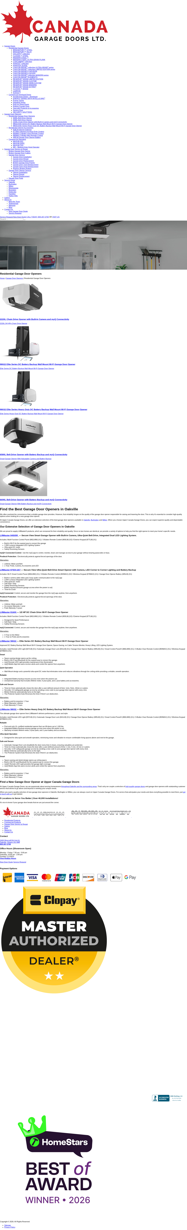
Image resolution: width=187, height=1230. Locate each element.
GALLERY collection (21, 54)
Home (2, 278)
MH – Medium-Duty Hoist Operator (26, 147)
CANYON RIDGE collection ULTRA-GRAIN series (33, 67)
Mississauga (13, 188)
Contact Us (8, 209)
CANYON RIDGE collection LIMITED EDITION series (34, 69)
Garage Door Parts (16, 178)
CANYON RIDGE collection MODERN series (31, 75)
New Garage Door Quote (18, 211)
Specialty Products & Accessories (26, 108)
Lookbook (17, 91)
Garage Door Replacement (23, 161)
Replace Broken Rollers (22, 168)
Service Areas (9, 180)
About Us (7, 200)
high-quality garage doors (135, 786)
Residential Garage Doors (19, 48)
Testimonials (13, 203)
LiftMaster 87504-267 (10, 570)
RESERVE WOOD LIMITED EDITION (28, 79)
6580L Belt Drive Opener (22, 120)
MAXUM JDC (18, 141)
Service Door (18, 110)
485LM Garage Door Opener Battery (27, 137)
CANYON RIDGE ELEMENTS (25, 77)
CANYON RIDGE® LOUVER (24, 73)
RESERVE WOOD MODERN (25, 85)
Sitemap (7, 1225)
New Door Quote (20, 217)
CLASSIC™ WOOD (20, 89)
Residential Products (12, 820)
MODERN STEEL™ (21, 58)
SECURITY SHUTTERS (22, 112)
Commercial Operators (17, 139)
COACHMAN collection (22, 62)
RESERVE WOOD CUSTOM (24, 81)
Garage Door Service (17, 155)
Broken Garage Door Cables (20, 153)
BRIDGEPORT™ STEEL (22, 50)
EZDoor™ (17, 93)
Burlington (13, 184)
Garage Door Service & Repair (16, 149)
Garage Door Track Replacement (25, 165)
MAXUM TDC (18, 145)
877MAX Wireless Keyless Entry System (28, 132)
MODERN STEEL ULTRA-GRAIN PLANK (29, 60)
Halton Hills (13, 196)
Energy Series (18, 100)
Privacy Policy (9, 1227)
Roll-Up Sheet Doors (21, 104)
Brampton (12, 190)
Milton (11, 186)
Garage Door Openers (12, 114)
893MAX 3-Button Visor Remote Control (28, 133)
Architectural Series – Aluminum (25, 97)
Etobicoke (12, 192)
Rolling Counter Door (21, 106)
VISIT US (56, 217)
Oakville (12, 182)
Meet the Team (14, 202)
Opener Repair (18, 174)
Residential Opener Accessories (21, 128)
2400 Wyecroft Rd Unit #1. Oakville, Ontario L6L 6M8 (10, 841)
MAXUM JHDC (19, 143)
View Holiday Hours (8, 858)
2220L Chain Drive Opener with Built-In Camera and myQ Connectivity (40, 122)
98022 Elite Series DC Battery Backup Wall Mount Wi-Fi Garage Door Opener (42, 124)
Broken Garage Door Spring (19, 151)
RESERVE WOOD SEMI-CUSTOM (27, 83)
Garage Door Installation (22, 157)
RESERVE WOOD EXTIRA (24, 87)
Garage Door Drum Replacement (25, 167)
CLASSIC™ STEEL (20, 56)
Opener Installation (20, 172)
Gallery (7, 198)
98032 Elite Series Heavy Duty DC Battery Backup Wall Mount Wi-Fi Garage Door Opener (47, 126)
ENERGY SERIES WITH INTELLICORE (29, 98)
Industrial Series (19, 102)
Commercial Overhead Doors (20, 95)
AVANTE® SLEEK (20, 65)
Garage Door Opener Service (20, 170)
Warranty (12, 205)
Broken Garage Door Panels (24, 163)
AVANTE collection (21, 63)
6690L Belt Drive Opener (22, 118)
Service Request (15, 213)
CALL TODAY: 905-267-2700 (38, 217)
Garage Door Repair (21, 159)
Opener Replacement (21, 176)
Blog (10, 207)
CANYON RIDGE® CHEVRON (25, 71)
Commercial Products (12, 822)
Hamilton (12, 194)
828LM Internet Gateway (22, 130)
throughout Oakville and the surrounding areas (79, 786)
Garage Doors (9, 46)
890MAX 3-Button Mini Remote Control (28, 135)
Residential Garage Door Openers (22, 116)
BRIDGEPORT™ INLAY (22, 52)
